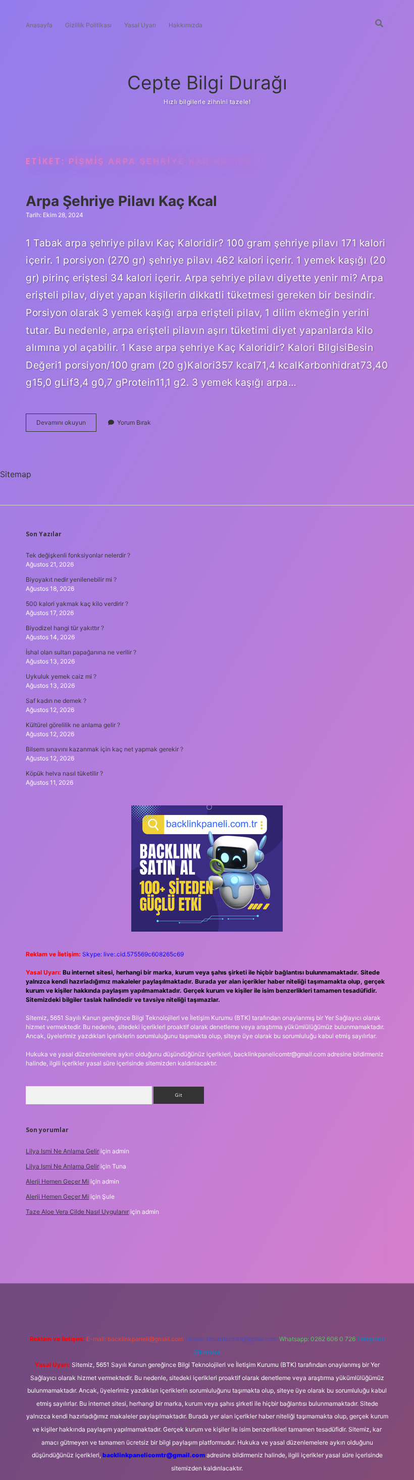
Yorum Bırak (134, 422)
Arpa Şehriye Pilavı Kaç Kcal (121, 201)
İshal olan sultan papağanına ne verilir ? (81, 652)
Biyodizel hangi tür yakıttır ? (65, 628)
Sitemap (15, 474)
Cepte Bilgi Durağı (207, 82)
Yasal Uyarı (140, 25)
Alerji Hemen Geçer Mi (57, 1181)
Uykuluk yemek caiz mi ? (61, 676)
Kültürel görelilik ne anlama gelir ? (73, 725)
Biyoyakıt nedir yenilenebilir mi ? (71, 579)
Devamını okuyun (66, 425)
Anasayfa (39, 25)
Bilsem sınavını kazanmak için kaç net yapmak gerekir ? (104, 749)
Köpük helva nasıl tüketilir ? (64, 773)
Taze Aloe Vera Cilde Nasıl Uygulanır (77, 1211)
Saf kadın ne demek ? (56, 700)
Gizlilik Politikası (88, 25)
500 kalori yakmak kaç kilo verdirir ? (77, 603)
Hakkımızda (185, 25)
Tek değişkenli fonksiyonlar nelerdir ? (78, 555)
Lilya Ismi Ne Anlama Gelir (62, 1151)
